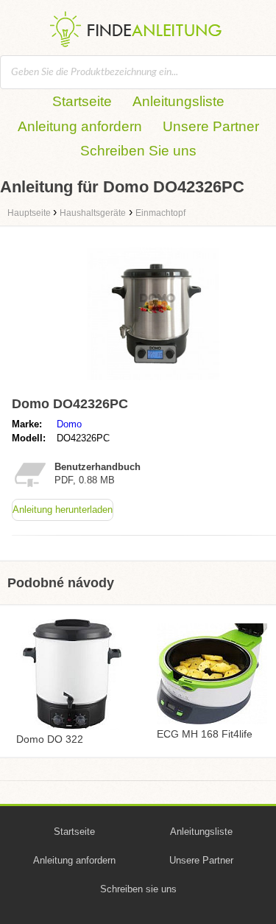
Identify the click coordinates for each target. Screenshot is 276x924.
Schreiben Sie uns (138, 150)
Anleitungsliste (178, 101)
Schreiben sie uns (138, 889)
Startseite (82, 101)
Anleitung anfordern (80, 126)
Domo (69, 424)
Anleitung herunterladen (63, 509)
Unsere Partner (211, 126)
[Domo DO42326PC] (153, 383)
